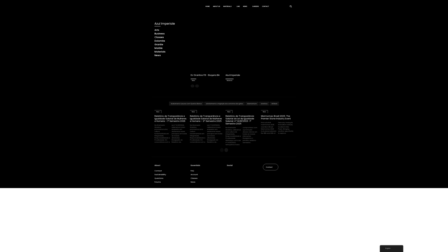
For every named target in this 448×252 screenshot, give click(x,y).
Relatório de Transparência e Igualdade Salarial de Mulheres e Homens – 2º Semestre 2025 (206, 118)
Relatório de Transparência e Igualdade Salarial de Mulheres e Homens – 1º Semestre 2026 (170, 118)
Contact (158, 171)
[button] (291, 6)
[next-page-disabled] (197, 86)
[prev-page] (192, 86)
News (193, 80)
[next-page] (226, 150)
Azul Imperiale (233, 75)
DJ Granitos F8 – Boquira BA (205, 75)
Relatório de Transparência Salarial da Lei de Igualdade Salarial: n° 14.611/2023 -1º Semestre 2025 (240, 120)
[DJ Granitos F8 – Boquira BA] (207, 47)
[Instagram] (229, 171)
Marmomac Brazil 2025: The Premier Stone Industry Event (276, 117)
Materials (229, 80)
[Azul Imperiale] (242, 47)
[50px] (169, 6)
